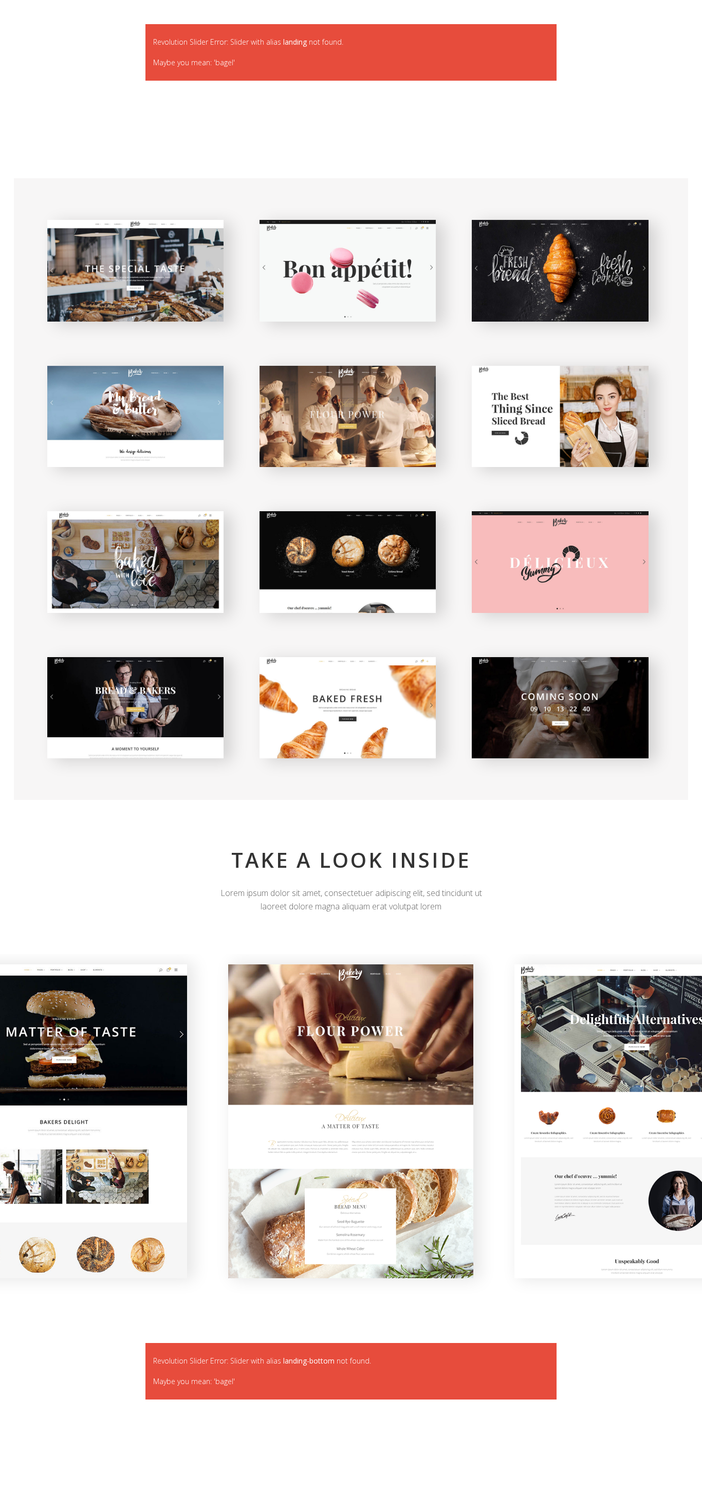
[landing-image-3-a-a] (350, 1121)
